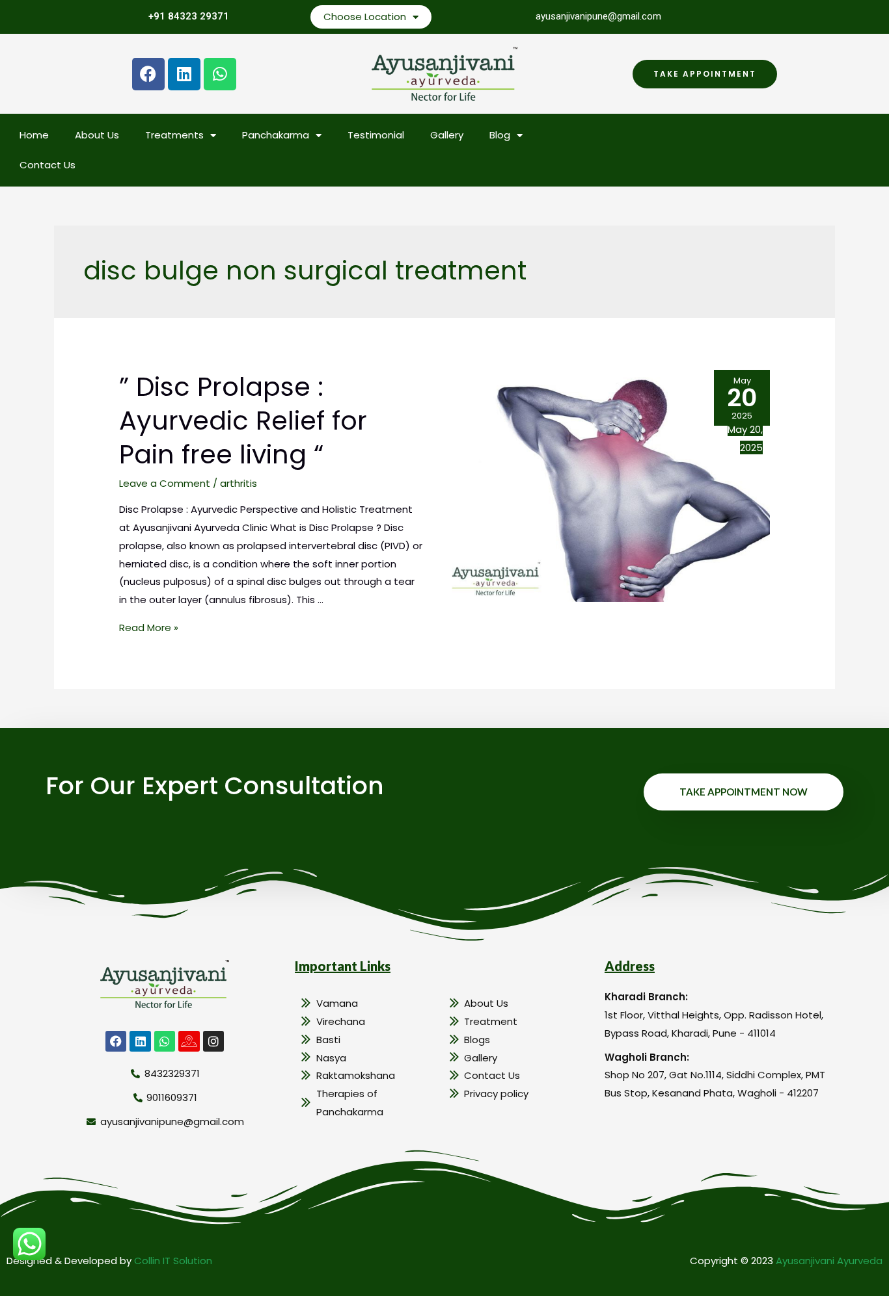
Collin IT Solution (173, 1260)
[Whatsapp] (220, 74)
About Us (97, 135)
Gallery (446, 135)
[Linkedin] (184, 74)
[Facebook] (148, 74)
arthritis (238, 483)
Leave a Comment (164, 483)
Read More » (148, 627)
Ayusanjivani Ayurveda (829, 1260)
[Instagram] (213, 1041)
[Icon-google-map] (188, 1041)
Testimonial (376, 135)
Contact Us (47, 165)
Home (34, 135)
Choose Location (364, 16)
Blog (499, 135)
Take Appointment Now (743, 791)
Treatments (174, 135)
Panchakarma (275, 135)
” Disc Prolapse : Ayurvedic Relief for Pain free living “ (243, 421)
